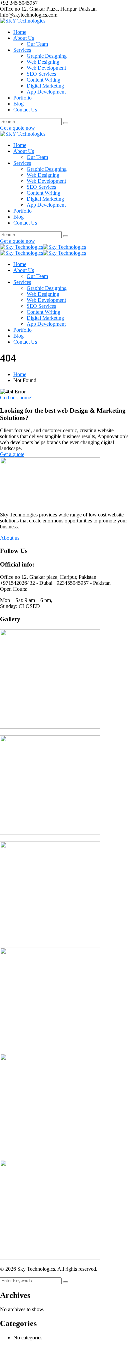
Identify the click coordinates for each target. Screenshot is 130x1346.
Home (19, 374)
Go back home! (16, 397)
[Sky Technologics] (21, 247)
